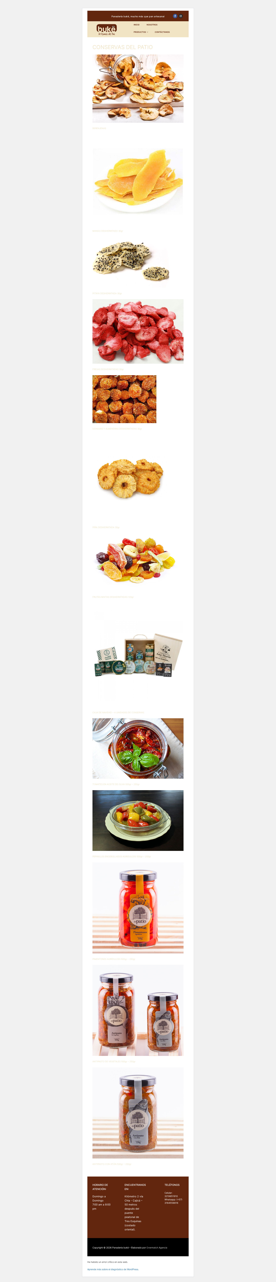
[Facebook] (175, 16)
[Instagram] (181, 16)
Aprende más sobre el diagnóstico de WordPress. (113, 1269)
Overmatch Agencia (156, 1247)
